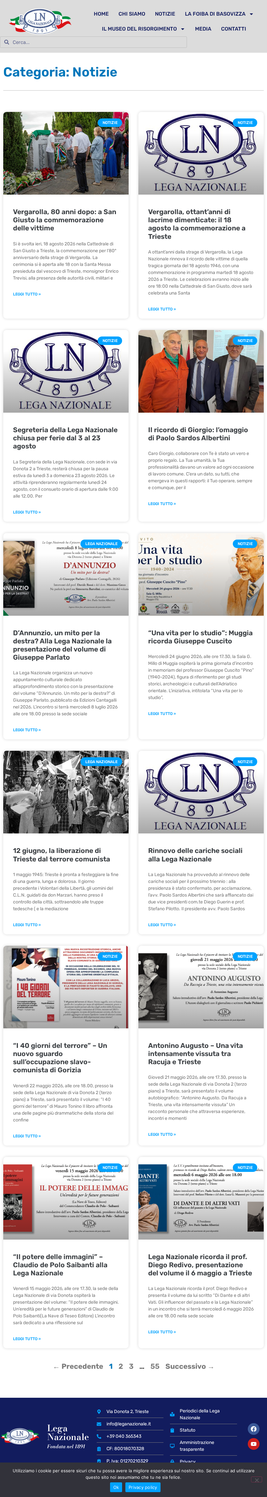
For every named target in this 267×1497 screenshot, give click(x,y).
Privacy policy (143, 1487)
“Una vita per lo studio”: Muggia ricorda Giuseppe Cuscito (200, 637)
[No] (256, 1479)
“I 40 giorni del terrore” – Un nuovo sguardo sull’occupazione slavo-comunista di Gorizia (60, 1057)
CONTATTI (233, 29)
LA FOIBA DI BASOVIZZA (215, 14)
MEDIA (203, 29)
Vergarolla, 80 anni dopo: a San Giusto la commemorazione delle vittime (64, 220)
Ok (116, 1487)
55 (155, 1366)
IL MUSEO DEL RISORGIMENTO (139, 29)
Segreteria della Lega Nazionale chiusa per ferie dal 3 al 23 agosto (65, 438)
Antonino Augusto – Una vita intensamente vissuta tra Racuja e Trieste (195, 1053)
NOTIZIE (165, 14)
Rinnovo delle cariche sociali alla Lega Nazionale (195, 854)
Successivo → (190, 1366)
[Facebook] (254, 1429)
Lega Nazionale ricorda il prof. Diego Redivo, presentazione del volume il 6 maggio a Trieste (200, 1265)
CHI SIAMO (132, 14)
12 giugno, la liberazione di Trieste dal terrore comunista (61, 854)
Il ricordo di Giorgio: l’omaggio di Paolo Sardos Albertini (198, 434)
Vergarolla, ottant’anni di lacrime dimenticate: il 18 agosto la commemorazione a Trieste (197, 224)
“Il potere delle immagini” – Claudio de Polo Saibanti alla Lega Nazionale (60, 1265)
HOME (101, 14)
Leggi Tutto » (27, 294)
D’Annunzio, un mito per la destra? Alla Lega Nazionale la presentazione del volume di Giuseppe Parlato (62, 645)
